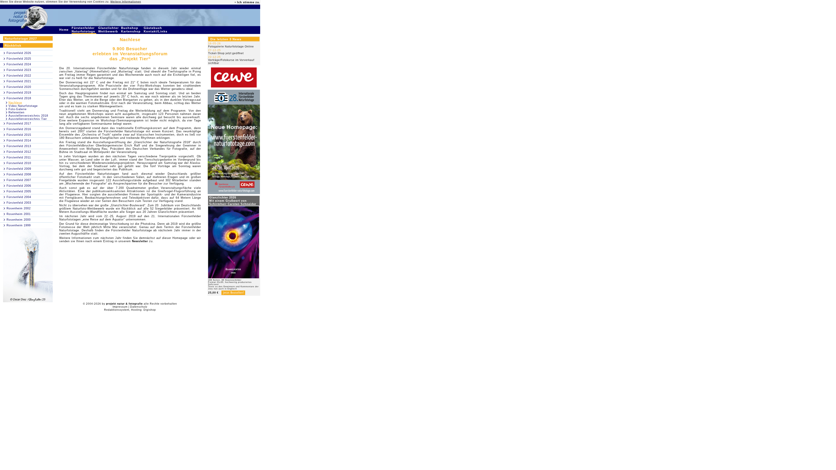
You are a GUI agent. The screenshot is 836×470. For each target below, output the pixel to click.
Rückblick (13, 45)
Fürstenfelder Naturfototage (84, 29)
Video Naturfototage (23, 105)
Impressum (120, 306)
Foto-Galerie (17, 109)
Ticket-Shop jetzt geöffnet (226, 53)
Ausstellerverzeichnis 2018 (28, 115)
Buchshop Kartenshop (131, 29)
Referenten (16, 112)
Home (64, 29)
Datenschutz (138, 306)
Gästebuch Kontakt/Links (156, 29)
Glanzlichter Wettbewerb (108, 29)
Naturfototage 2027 (21, 38)
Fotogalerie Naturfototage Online (231, 46)
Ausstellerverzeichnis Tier (27, 119)
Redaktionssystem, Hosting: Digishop (130, 309)
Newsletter (140, 241)
